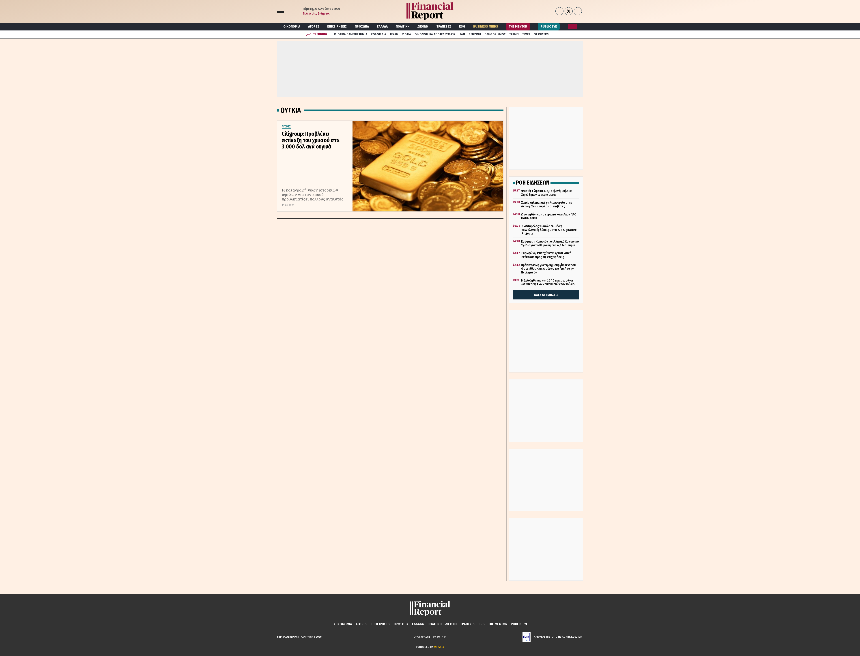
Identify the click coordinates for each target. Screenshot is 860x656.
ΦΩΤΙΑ (406, 34)
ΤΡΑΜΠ (514, 34)
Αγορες (313, 26)
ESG (462, 26)
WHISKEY (439, 647)
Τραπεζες (443, 26)
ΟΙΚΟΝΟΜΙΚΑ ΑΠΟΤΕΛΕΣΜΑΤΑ (435, 34)
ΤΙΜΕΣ (526, 34)
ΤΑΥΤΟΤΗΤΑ (439, 636)
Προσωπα (362, 26)
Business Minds (485, 26)
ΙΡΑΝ (462, 34)
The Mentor (518, 26)
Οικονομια (291, 26)
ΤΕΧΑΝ (394, 34)
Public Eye (549, 26)
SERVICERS (541, 34)
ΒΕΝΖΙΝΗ (475, 34)
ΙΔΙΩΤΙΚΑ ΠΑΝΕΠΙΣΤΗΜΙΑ (350, 34)
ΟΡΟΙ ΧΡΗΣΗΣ (422, 636)
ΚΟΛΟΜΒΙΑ (378, 34)
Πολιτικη (402, 26)
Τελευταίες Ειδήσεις (316, 13)
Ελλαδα (382, 26)
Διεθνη (422, 26)
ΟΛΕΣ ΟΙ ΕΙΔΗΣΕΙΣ (546, 295)
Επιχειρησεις (337, 26)
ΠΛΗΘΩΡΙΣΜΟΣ (495, 34)
